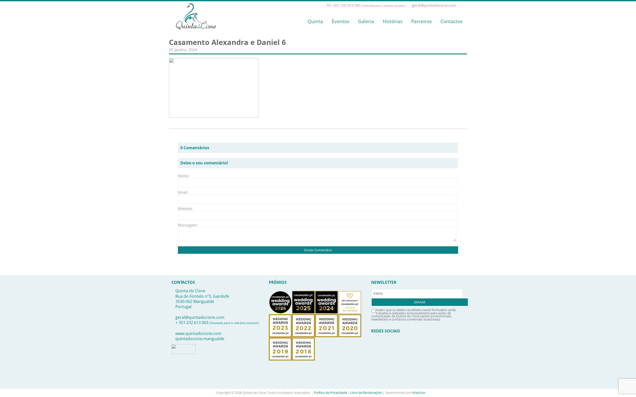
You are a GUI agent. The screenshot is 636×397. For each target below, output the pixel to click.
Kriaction (418, 392)
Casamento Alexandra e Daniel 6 (227, 42)
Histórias (392, 21)
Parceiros (421, 21)
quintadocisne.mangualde (199, 338)
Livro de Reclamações (366, 392)
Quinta (315, 21)
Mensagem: (185, 224)
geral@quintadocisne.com (199, 317)
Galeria (366, 21)
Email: (183, 192)
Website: (185, 208)
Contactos (451, 21)
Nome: (183, 175)
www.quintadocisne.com (198, 333)
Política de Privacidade (330, 392)
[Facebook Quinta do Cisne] (459, 5)
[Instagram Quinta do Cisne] (465, 5)
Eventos (340, 21)
